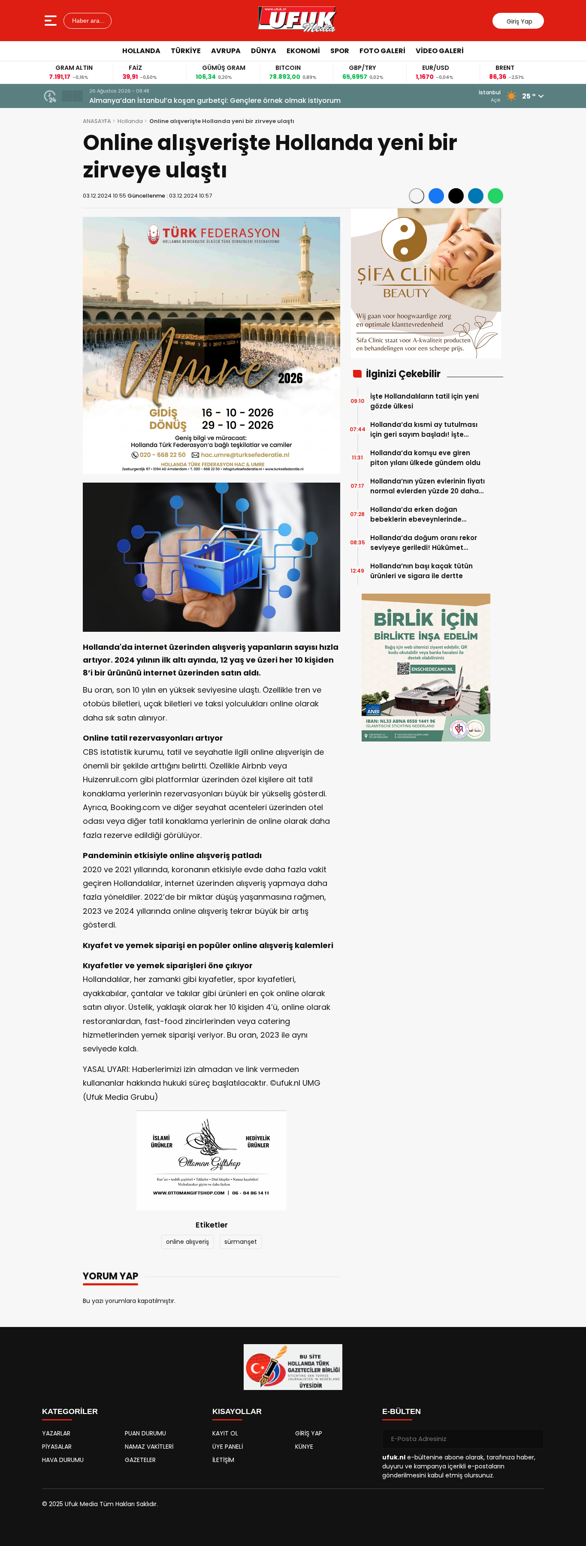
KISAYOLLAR (237, 1411)
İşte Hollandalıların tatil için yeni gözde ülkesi (424, 401)
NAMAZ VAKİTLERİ (149, 1446)
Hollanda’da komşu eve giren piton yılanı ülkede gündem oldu (425, 457)
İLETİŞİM (223, 1460)
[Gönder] (534, 1439)
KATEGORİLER (70, 1411)
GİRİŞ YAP (308, 1433)
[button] (67, 96)
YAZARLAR (56, 1433)
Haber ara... (87, 20)
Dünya (263, 51)
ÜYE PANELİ (227, 1446)
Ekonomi (303, 51)
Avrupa (226, 51)
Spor (339, 51)
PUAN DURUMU (145, 1433)
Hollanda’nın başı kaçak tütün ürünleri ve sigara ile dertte (421, 570)
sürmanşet (240, 1241)
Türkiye (186, 51)
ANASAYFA (97, 121)
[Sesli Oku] (416, 196)
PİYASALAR (57, 1446)
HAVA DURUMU (63, 1460)
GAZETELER (140, 1460)
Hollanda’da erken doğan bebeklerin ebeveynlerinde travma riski (416, 514)
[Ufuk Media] (297, 20)
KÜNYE (304, 1446)
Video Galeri (440, 51)
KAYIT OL (225, 1433)
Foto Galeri (382, 51)
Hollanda (141, 51)
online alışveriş (187, 1241)
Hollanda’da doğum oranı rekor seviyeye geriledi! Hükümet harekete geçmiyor (423, 542)
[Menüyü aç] (51, 20)
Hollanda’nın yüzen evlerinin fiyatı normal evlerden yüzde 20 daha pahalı (427, 486)
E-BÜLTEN (401, 1411)
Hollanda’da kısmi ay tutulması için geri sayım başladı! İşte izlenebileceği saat (224, 100)
